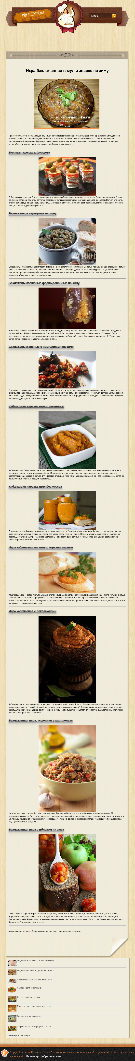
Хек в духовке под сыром (28, 996)
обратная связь (51, 1056)
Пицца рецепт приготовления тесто (34, 1006)
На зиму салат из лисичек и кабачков (34, 979)
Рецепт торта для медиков (29, 1016)
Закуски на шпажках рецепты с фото (34, 1026)
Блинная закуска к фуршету (29, 152)
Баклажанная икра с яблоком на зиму (36, 829)
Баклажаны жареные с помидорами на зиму (41, 346)
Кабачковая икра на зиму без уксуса (35, 486)
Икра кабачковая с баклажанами (32, 611)
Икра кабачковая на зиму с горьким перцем (41, 547)
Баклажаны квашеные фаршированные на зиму (44, 283)
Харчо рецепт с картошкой (29, 987)
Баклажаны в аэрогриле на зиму (32, 213)
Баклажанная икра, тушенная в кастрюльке (41, 720)
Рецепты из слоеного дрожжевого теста (35, 970)
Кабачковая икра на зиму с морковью (36, 406)
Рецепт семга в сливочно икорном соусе (35, 960)
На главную (33, 1056)
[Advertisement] (66, 41)
